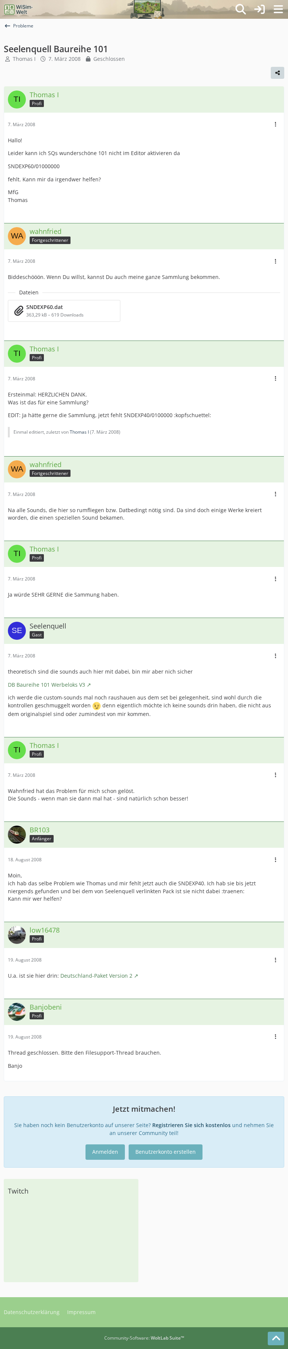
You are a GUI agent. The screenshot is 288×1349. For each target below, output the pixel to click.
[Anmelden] (259, 9)
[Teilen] (277, 73)
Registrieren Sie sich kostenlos (191, 1125)
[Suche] (240, 9)
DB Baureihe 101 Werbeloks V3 (46, 684)
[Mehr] (275, 124)
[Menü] (278, 9)
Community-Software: (144, 1338)
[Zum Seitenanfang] (276, 1338)
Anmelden (105, 1151)
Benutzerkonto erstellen (165, 1151)
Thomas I (24, 58)
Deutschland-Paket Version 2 (96, 975)
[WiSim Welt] (18, 9)
